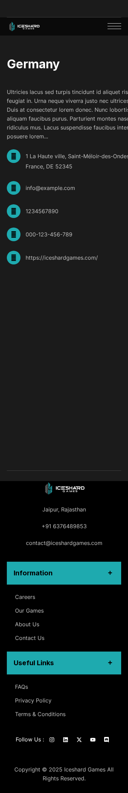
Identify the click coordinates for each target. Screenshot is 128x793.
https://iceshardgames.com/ (62, 257)
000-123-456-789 (49, 234)
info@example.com (50, 187)
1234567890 (42, 211)
